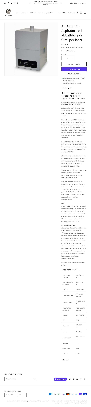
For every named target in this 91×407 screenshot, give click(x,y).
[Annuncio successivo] (61, 3)
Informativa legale (65, 403)
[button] (24, 13)
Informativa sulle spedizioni (80, 401)
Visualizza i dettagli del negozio (72, 83)
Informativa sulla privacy (49, 401)
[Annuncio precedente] (30, 3)
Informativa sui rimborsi (35, 401)
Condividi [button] (66, 360)
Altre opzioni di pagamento (74, 73)
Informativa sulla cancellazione (79, 403)
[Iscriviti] (34, 379)
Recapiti (58, 403)
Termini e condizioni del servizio (64, 401)
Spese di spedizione (66, 47)
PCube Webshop (14, 401)
